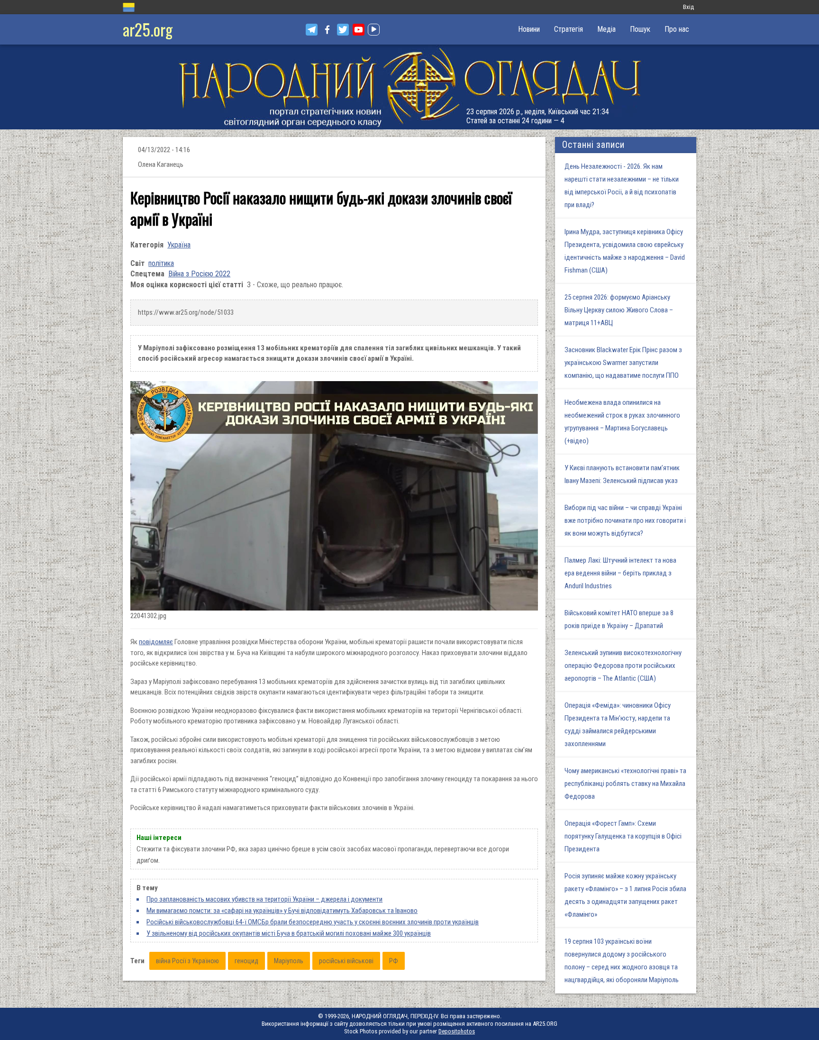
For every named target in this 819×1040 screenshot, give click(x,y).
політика (161, 263)
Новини (529, 29)
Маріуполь (288, 961)
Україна (179, 244)
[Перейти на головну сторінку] (409, 87)
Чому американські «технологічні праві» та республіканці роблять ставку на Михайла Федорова (625, 783)
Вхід (688, 6)
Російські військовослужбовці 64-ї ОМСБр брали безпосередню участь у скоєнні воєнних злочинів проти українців (312, 922)
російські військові (346, 961)
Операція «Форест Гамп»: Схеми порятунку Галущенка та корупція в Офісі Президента (623, 836)
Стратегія (568, 29)
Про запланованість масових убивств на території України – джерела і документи (264, 899)
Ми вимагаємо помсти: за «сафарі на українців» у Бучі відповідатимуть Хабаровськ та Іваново (282, 910)
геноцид (246, 961)
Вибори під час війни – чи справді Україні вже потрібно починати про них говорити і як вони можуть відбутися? (625, 520)
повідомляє (156, 642)
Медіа (606, 29)
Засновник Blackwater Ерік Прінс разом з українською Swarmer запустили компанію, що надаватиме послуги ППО (623, 363)
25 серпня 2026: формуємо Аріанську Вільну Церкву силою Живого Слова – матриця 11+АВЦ (618, 310)
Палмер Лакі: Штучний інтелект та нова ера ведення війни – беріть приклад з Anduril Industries (620, 573)
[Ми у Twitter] (343, 30)
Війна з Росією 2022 (199, 273)
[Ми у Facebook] (327, 30)
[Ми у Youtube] (358, 30)
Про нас (676, 29)
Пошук (640, 29)
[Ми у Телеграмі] (312, 30)
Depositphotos (456, 1031)
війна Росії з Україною (187, 961)
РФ (393, 961)
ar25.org (148, 29)
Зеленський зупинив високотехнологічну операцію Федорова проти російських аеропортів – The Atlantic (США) (623, 665)
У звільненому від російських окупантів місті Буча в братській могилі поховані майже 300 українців (288, 933)
